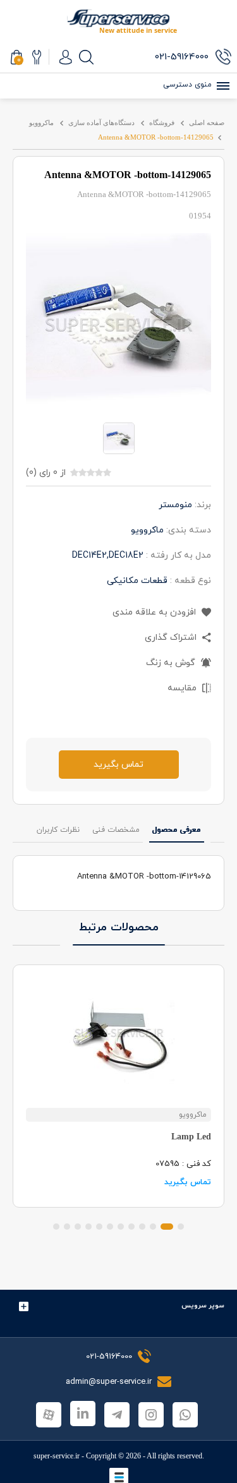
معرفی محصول (176, 830)
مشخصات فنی (116, 830)
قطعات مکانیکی (137, 581)
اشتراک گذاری (172, 638)
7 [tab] (110, 1226)
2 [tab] (167, 1226)
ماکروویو (41, 122)
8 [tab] (99, 1226)
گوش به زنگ (172, 663)
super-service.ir (56, 1455)
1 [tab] (181, 1226)
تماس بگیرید (118, 765)
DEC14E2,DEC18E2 (107, 555)
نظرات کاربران (58, 830)
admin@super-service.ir (110, 1382)
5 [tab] (131, 1226)
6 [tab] (121, 1226)
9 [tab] (88, 1226)
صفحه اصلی (206, 122)
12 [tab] (56, 1226)
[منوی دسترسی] (221, 86)
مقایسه (183, 688)
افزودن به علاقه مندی (155, 612)
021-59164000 (109, 1356)
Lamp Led (191, 1136)
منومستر (175, 505)
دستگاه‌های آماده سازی (101, 122)
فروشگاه (161, 122)
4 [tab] (142, 1226)
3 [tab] (153, 1226)
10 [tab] (78, 1226)
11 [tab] (67, 1226)
